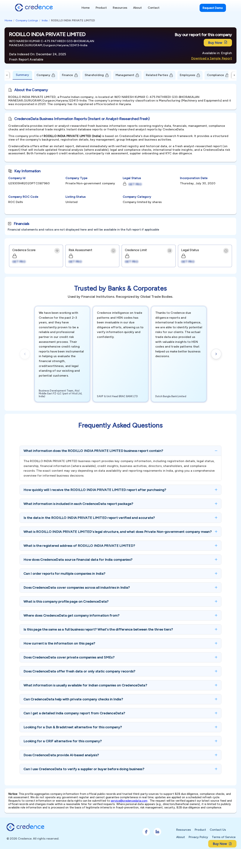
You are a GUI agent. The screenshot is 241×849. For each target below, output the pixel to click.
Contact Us (218, 829)
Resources (183, 829)
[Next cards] (216, 354)
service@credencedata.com (129, 800)
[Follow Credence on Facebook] (146, 832)
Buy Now (215, 43)
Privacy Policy (198, 837)
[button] (120, 451)
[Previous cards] (25, 354)
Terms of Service (224, 837)
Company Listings (27, 20)
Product (200, 829)
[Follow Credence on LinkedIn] (157, 832)
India (44, 20)
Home (8, 20)
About (180, 837)
